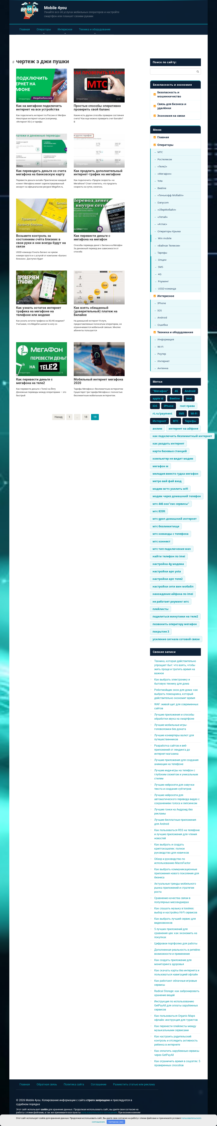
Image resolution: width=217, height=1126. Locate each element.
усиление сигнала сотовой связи (176, 639)
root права (187, 406)
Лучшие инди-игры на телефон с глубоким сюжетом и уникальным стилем (176, 774)
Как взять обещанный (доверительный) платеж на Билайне (95, 311)
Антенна (162, 368)
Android (162, 317)
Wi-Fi (160, 346)
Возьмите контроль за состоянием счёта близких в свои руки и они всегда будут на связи (41, 241)
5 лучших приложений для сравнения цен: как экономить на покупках (175, 933)
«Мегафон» (164, 173)
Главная (24, 29)
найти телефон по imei (169, 556)
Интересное (65, 29)
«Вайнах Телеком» (168, 245)
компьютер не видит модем (173, 458)
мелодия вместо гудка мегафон (175, 474)
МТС (160, 152)
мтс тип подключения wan (172, 549)
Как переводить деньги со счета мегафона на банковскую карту (41, 172)
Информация (165, 339)
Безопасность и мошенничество (169, 94)
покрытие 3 (161, 631)
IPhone (161, 303)
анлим (157, 428)
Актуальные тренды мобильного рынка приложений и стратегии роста (175, 887)
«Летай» (162, 217)
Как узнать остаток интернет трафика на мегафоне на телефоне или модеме (38, 311)
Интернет (163, 361)
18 (85, 417)
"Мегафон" (160, 391)
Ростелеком (164, 159)
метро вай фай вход (167, 481)
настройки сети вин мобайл (173, 586)
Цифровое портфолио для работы (175, 943)
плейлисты (161, 609)
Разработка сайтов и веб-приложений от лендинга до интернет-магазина (172, 749)
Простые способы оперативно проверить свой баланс (97, 107)
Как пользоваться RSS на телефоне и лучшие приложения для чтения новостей (177, 834)
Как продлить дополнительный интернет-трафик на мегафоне (98, 172)
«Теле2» (162, 166)
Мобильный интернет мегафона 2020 (98, 381)
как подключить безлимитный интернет (182, 436)
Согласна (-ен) (115, 1122)
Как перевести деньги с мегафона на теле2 (34, 381)
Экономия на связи (171, 116)
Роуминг (163, 281)
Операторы (44, 29)
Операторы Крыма (169, 231)
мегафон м (160, 466)
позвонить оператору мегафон (175, 624)
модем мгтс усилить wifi (170, 489)
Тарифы (162, 252)
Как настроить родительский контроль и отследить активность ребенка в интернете (176, 1040)
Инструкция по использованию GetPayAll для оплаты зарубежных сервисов (176, 1005)
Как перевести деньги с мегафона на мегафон (92, 237)
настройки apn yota (167, 571)
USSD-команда (167, 288)
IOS (159, 310)
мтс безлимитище (166, 526)
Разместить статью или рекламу (134, 1084)
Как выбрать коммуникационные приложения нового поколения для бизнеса (176, 873)
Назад (59, 417)
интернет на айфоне (183, 428)
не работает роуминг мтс (171, 601)
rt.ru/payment (162, 413)
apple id (158, 398)
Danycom (163, 202)
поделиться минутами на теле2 (175, 616)
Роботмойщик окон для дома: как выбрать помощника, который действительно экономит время (176, 694)
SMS (160, 266)
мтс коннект (161, 541)
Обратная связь (47, 1084)
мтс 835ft (159, 511)
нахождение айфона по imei (173, 594)
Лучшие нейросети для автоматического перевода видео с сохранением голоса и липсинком (177, 799)
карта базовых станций (170, 451)
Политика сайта (74, 1084)
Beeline (161, 188)
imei (189, 398)
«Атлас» (162, 224)
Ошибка (162, 324)
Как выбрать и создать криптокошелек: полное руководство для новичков (171, 848)
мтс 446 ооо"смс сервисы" (171, 504)
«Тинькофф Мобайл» (170, 195)
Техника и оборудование (94, 29)
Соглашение (98, 1084)
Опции (162, 259)
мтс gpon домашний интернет (175, 519)
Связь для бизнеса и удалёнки (171, 106)
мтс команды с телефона (171, 534)
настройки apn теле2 (168, 579)
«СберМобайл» (166, 209)
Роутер (161, 353)
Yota (159, 180)
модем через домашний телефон (177, 496)
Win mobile (164, 238)
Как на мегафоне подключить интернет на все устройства (39, 107)
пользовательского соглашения (99, 1112)
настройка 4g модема (168, 564)
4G (159, 274)
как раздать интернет (168, 443)
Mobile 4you (55, 7)
